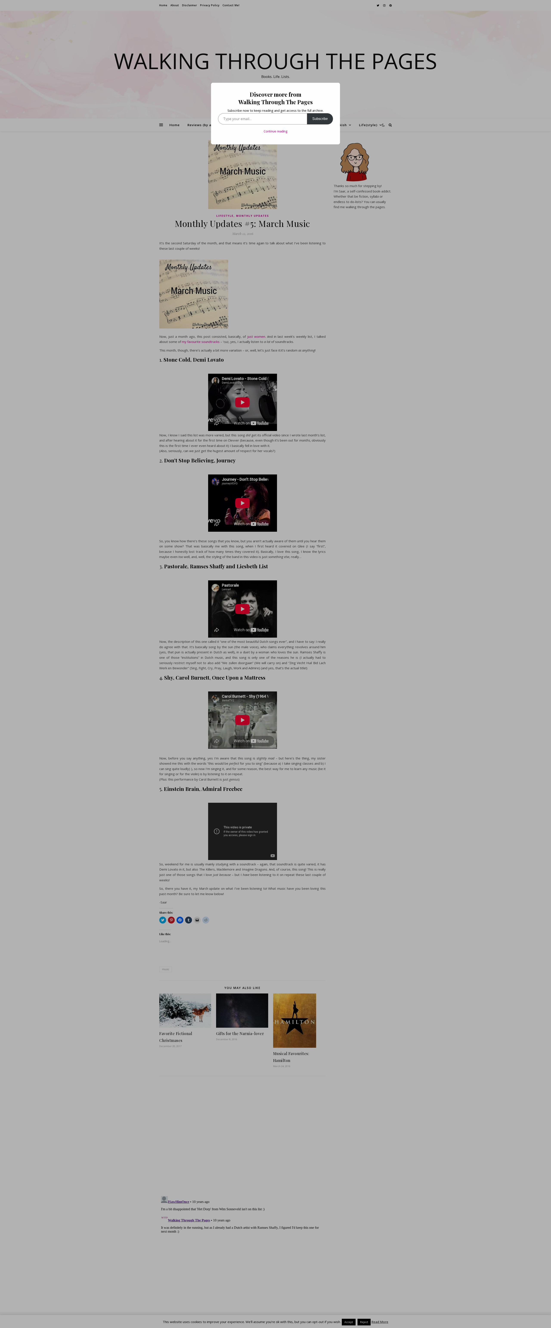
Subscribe (320, 119)
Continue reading (275, 131)
